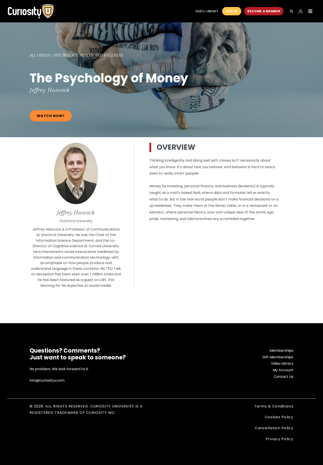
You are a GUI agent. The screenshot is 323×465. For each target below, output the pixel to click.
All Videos (40, 55)
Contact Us (283, 376)
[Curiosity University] (31, 10)
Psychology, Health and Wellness (88, 55)
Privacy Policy (279, 439)
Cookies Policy (279, 417)
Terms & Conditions (273, 406)
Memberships (281, 350)
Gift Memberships (277, 357)
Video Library (282, 363)
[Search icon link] (292, 12)
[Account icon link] (300, 11)
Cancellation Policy (274, 428)
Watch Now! (51, 115)
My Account (283, 370)
